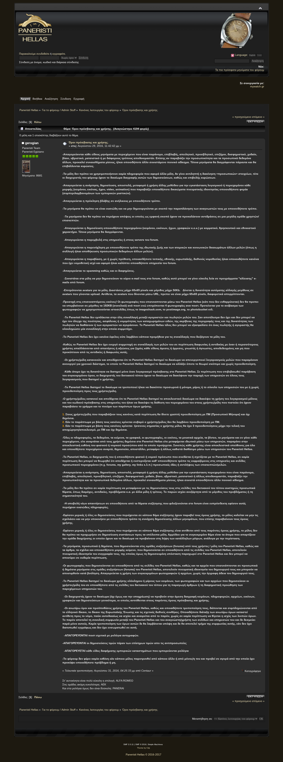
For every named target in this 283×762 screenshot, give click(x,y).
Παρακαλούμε (27, 53)
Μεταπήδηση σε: (202, 718)
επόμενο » (258, 116)
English (252, 55)
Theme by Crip (143, 748)
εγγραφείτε (58, 53)
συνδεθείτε (42, 53)
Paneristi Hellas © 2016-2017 (143, 754)
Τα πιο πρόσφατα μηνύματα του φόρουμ (239, 69)
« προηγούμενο (241, 116)
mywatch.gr (257, 86)
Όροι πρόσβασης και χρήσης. (88, 142)
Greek (259, 55)
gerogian (32, 143)
